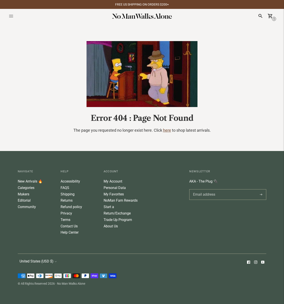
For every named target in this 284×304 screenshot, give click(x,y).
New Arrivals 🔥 (30, 181)
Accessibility (70, 181)
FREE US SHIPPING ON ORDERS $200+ (142, 4)
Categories (26, 188)
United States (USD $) (36, 261)
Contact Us (69, 226)
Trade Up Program (118, 220)
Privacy (66, 213)
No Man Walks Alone (71, 283)
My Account (113, 181)
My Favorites (114, 194)
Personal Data (115, 188)
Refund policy (71, 207)
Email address (203, 189)
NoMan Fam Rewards (121, 200)
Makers (23, 194)
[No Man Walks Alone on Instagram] (255, 262)
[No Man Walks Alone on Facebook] (248, 262)
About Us (111, 226)
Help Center (70, 232)
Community (27, 207)
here (167, 130)
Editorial (24, 200)
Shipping (68, 194)
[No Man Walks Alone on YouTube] (262, 262)
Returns (67, 200)
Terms (65, 220)
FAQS (65, 188)
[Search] (260, 16)
